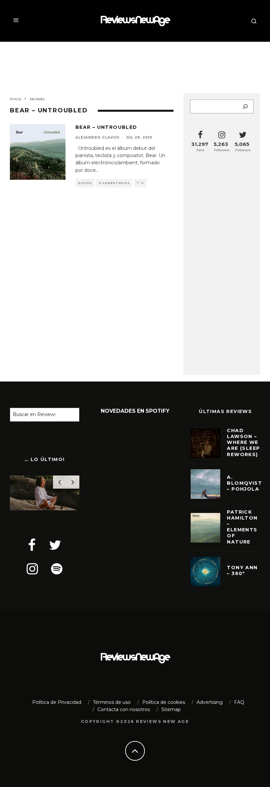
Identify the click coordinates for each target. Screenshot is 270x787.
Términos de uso (112, 702)
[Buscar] (245, 106)
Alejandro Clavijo (97, 137)
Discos (85, 183)
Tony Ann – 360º (242, 570)
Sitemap (171, 709)
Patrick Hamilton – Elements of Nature (242, 527)
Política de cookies (163, 702)
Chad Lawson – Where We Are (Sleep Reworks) (243, 442)
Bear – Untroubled (106, 127)
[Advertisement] (135, 63)
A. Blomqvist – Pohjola (244, 483)
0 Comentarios (114, 183)
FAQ (239, 702)
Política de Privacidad (56, 702)
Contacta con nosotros (123, 709)
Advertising (210, 702)
